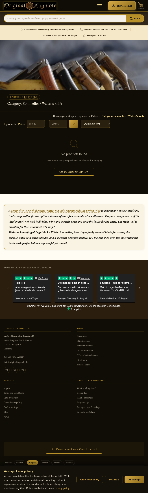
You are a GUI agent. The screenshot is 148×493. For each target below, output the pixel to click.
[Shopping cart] (141, 5)
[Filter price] (73, 124)
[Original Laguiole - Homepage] (30, 6)
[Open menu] (99, 6)
